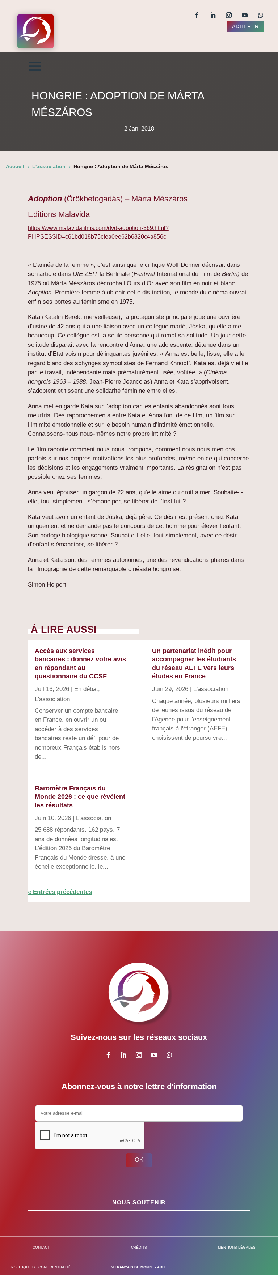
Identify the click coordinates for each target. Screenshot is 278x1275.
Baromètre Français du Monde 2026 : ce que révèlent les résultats (80, 797)
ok (139, 1159)
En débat (86, 689)
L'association (52, 699)
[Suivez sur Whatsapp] (260, 15)
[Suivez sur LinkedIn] (212, 15)
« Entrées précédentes (60, 891)
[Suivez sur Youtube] (244, 15)
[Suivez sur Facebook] (196, 15)
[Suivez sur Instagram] (228, 15)
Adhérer (245, 26)
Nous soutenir (139, 1202)
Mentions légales (237, 1247)
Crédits (139, 1247)
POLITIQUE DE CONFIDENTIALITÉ (41, 1267)
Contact (41, 1247)
